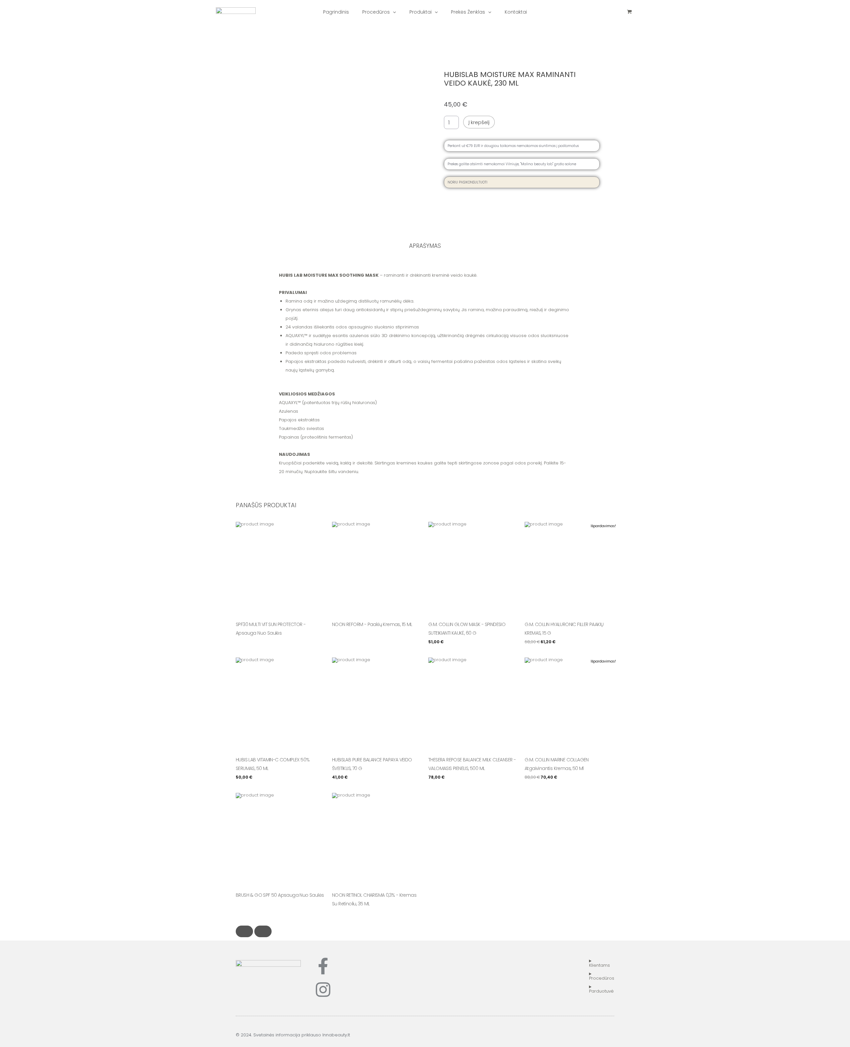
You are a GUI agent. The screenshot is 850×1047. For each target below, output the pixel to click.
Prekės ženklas (468, 12)
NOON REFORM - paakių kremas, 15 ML (372, 624)
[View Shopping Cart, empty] (629, 11)
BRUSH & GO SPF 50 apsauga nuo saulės (280, 895)
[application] (393, 12)
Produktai (420, 12)
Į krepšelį (478, 122)
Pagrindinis (336, 12)
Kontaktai (516, 12)
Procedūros (376, 12)
